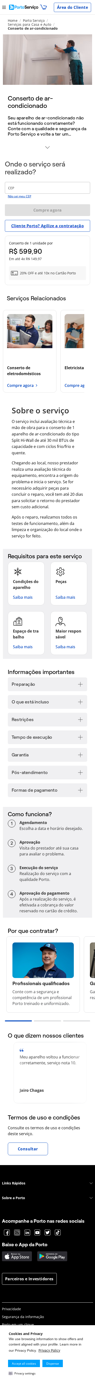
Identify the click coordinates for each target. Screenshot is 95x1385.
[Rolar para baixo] (47, 148)
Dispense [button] (52, 1363)
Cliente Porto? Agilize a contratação (47, 226)
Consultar (28, 1149)
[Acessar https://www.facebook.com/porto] (7, 1233)
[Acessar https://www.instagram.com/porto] (17, 1233)
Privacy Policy (49, 1350)
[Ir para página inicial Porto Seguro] (23, 7)
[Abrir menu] (4, 7)
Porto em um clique (18, 1324)
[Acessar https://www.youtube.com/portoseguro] (37, 1233)
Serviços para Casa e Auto (29, 24)
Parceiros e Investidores (29, 1279)
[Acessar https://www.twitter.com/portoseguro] (48, 1233)
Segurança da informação (23, 1316)
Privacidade (11, 1309)
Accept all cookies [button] (24, 1363)
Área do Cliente (72, 7)
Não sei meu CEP (19, 196)
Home (13, 20)
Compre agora (47, 210)
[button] (22, 1373)
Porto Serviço (34, 20)
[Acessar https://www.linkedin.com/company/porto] (27, 1233)
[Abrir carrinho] (43, 7)
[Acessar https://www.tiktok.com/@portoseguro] (58, 1233)
